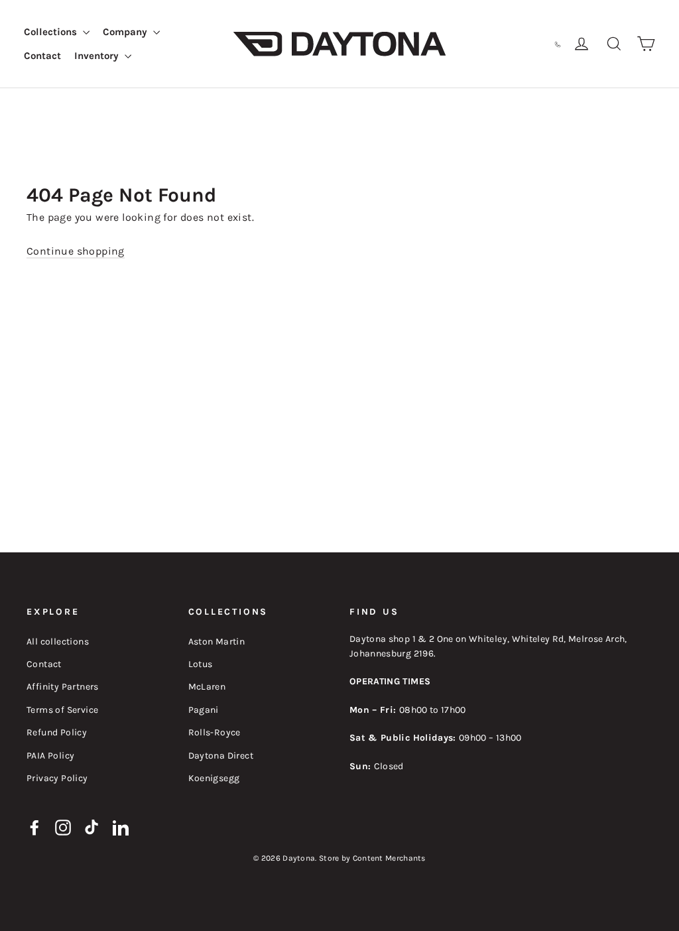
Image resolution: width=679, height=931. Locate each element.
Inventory (97, 56)
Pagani (203, 709)
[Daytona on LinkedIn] (121, 826)
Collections (52, 32)
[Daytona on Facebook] (34, 826)
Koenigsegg (214, 778)
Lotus (200, 664)
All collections (58, 641)
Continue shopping (76, 251)
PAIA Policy (50, 755)
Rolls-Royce (214, 732)
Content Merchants (389, 858)
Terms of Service (62, 709)
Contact (42, 56)
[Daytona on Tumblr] (92, 826)
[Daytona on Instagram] (63, 826)
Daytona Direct (221, 755)
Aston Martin (216, 641)
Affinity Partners (63, 686)
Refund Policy (57, 732)
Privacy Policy (57, 778)
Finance (484, 43)
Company (126, 32)
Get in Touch (526, 43)
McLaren (207, 686)
